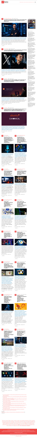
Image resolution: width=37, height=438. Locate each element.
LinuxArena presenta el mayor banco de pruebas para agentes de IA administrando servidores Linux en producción (15, 20)
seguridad (6, 135)
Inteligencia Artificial (21, 135)
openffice (28, 422)
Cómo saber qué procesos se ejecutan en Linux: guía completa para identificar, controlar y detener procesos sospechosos (21, 204)
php (9, 421)
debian (19, 294)
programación (27, 420)
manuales (33, 420)
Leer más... (3, 45)
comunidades (12, 422)
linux (19, 261)
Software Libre (7, 261)
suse (7, 421)
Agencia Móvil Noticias (23, 435)
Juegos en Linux (15, 424)
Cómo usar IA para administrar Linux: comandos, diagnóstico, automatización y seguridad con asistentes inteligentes (8, 299)
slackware (25, 422)
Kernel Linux (28, 424)
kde (5, 421)
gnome (7, 420)
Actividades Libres (8, 231)
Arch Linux (24, 424)
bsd (26, 421)
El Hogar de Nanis (17, 435)
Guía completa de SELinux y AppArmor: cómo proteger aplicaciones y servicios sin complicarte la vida (21, 265)
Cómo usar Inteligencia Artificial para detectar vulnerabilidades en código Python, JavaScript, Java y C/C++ (8, 204)
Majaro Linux (32, 424)
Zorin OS (21, 424)
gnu (20, 420)
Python (19, 231)
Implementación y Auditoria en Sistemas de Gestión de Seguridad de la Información (13, 412)
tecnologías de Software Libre (6, 422)
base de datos (12, 421)
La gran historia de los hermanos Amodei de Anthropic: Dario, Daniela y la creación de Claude (21, 172)
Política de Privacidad (18, 433)
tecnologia (7, 48)
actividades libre (32, 421)
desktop (29, 421)
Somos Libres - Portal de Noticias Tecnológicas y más (27, 2)
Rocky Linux (3, 420)
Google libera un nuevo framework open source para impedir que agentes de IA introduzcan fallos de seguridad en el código (21, 140)
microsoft (3, 421)
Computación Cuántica (16, 425)
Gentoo (8, 425)
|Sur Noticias (12, 435)
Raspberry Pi (11, 425)
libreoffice (31, 422)
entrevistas (21, 421)
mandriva (15, 420)
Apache (9, 420)
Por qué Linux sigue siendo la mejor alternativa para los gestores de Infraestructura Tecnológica (21, 333)
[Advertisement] (18, 9)
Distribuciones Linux (8, 18)
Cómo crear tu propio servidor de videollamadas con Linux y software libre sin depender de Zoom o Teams (8, 266)
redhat (18, 420)
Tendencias (20, 199)
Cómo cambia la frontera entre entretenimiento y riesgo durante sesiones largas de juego (8, 235)
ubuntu (6, 78)
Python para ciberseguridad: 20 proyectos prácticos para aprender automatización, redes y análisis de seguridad (22, 235)
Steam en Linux (11, 424)
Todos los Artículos (24, 433)
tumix (22, 422)
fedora (24, 421)
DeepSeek (28, 425)
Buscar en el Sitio (12, 433)
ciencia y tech (19, 422)
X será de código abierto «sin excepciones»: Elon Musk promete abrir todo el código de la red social (15, 50)
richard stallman (17, 421)
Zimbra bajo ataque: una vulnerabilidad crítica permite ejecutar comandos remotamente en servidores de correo (8, 173)
